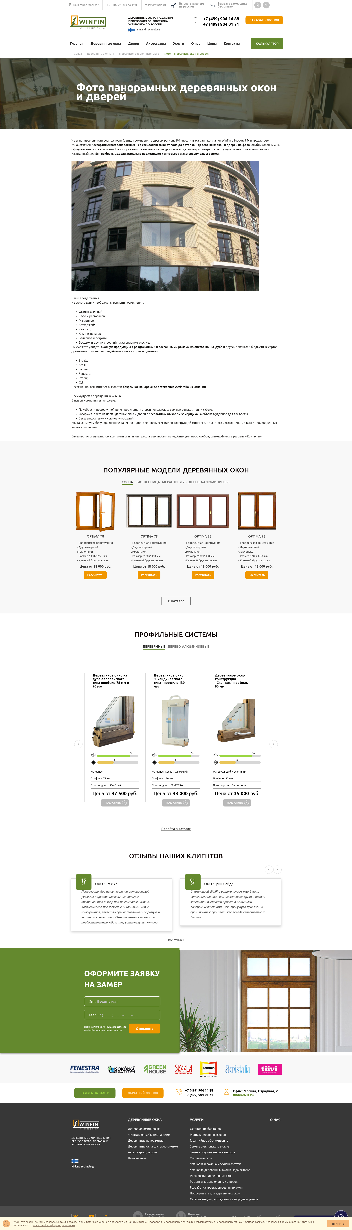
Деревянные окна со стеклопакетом (153, 1146)
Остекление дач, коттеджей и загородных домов (224, 1199)
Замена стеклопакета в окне (209, 1146)
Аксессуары (156, 43)
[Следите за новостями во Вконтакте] (75, 1216)
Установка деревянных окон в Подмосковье (220, 1170)
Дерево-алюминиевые (144, 1128)
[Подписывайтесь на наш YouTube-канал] (91, 1216)
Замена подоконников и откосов (212, 1152)
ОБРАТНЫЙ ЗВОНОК (143, 1093)
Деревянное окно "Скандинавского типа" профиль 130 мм (169, 680)
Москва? (93, 4)
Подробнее (113, 802)
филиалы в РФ (243, 1094)
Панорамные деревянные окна (137, 53)
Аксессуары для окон (142, 1152)
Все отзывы (176, 940)
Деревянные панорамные (146, 1140)
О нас (195, 43)
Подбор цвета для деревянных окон (215, 1193)
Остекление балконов (205, 1128)
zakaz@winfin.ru (155, 4)
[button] (78, 744)
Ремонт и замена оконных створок (214, 1181)
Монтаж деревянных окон (208, 1134)
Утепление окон (201, 1158)
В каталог (176, 601)
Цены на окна (137, 1158)
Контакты (232, 43)
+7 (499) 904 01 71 (221, 24)
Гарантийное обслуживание (209, 1140)
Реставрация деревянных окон (211, 1175)
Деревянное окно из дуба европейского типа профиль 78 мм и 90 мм (111, 680)
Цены (212, 43)
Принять (338, 1223)
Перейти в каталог (176, 829)
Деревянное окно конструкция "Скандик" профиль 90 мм (231, 680)
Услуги (178, 43)
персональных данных (110, 1030)
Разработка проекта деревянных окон (216, 1187)
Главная (76, 43)
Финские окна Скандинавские (149, 1134)
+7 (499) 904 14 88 (221, 19)
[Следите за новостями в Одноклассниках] (106, 1216)
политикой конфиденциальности (54, 1225)
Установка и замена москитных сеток (215, 1164)
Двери (133, 43)
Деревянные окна (106, 43)
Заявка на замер (95, 1093)
